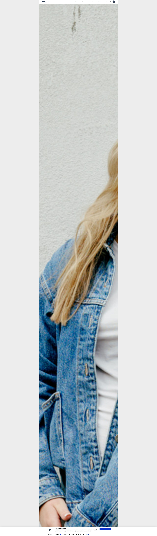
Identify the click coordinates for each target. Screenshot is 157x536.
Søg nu (93, 1)
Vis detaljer (87, 534)
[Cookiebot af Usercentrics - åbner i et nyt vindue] (50, 534)
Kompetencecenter (86, 1)
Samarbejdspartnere (100, 1)
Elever (107, 1)
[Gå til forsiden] (45, 2)
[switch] (69, 534)
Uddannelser (77, 1)
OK (105, 528)
